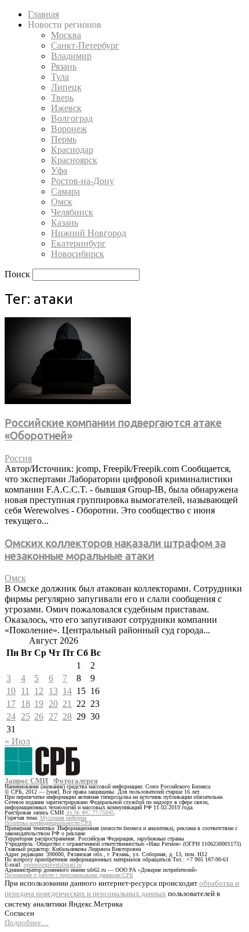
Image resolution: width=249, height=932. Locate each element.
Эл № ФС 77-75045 (89, 812)
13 (53, 691)
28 (67, 716)
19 (38, 704)
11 (25, 691)
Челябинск (72, 212)
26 (38, 716)
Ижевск (66, 108)
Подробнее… (27, 922)
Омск (61, 202)
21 (67, 704)
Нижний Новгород (88, 233)
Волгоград (72, 118)
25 (25, 716)
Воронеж (69, 129)
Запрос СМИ (26, 780)
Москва (66, 35)
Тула (60, 77)
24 (11, 716)
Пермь (63, 139)
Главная (43, 14)
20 (53, 704)
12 (38, 691)
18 (25, 704)
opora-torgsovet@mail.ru (53, 864)
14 (67, 691)
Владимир (71, 56)
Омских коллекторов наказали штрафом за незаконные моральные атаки (115, 549)
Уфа (59, 170)
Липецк (66, 87)
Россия (18, 458)
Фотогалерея (75, 780)
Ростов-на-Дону (82, 181)
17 (11, 704)
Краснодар (72, 150)
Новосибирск (77, 254)
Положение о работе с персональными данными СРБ (69, 875)
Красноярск (74, 160)
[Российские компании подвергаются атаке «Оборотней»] (68, 401)
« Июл (17, 741)
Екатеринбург (78, 243)
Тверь (62, 97)
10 (11, 691)
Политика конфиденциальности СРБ (48, 823)
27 (53, 716)
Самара (65, 191)
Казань (64, 223)
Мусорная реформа (63, 817)
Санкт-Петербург (85, 45)
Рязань (63, 66)
